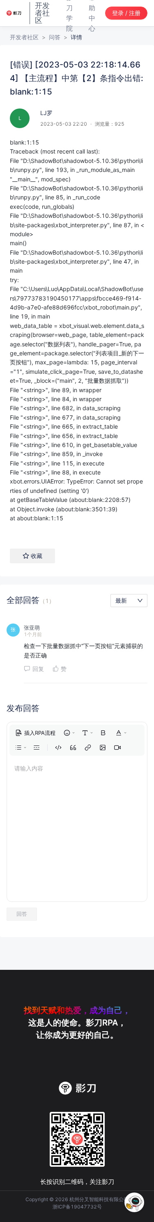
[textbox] (77, 335)
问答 (54, 37)
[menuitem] (35, 732)
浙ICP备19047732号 (77, 1207)
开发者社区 (24, 37)
